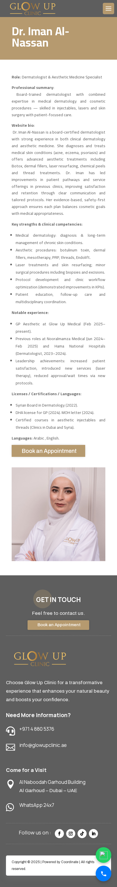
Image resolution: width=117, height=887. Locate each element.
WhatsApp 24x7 (36, 805)
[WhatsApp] (103, 855)
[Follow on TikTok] (82, 833)
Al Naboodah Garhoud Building (52, 782)
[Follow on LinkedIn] (93, 833)
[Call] (103, 873)
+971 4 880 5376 (36, 729)
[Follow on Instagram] (70, 833)
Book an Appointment (49, 451)
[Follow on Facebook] (59, 833)
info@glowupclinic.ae (43, 745)
